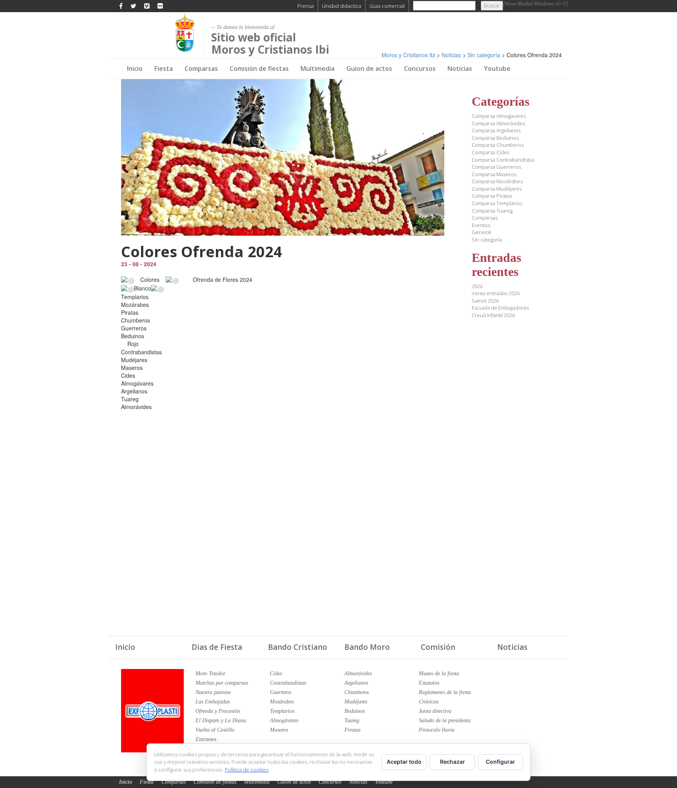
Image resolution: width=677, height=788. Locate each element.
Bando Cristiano (297, 647)
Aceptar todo (404, 761)
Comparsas (201, 68)
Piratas (352, 730)
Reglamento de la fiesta (445, 692)
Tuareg (351, 720)
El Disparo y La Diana (220, 720)
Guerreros (280, 692)
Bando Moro (367, 647)
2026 (477, 286)
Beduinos (354, 711)
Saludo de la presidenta (445, 720)
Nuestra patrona (213, 692)
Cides (276, 673)
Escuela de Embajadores (500, 307)
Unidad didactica (341, 5)
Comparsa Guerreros (496, 166)
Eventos (481, 225)
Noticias (459, 68)
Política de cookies (246, 769)
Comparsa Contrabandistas (503, 159)
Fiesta (163, 68)
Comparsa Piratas (492, 195)
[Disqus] (282, 516)
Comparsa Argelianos (496, 130)
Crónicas (428, 702)
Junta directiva (435, 711)
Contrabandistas (288, 683)
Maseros (279, 730)
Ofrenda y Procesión (217, 711)
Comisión (438, 647)
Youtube (497, 68)
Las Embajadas (212, 702)
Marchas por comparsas (221, 683)
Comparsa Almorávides (498, 123)
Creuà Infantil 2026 (493, 315)
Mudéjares (355, 702)
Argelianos (356, 683)
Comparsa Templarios (497, 203)
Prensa (305, 5)
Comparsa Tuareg (492, 210)
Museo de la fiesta (439, 673)
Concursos (420, 68)
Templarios (282, 711)
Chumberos (356, 692)
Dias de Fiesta (217, 647)
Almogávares (284, 720)
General (481, 232)
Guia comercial (387, 5)
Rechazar (452, 761)
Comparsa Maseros (494, 174)
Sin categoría (487, 239)
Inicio (135, 68)
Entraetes (205, 739)
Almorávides (358, 673)
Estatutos (429, 683)
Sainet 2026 (485, 300)
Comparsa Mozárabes (497, 181)
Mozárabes (282, 702)
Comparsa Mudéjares (496, 188)
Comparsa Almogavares (499, 115)
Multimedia (317, 68)
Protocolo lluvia (436, 730)
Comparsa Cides (490, 152)
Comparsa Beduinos (495, 137)
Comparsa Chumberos (498, 144)
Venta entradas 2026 (496, 293)
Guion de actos (369, 68)
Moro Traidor (210, 673)
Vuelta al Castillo (214, 730)
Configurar (500, 761)
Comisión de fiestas (259, 68)
